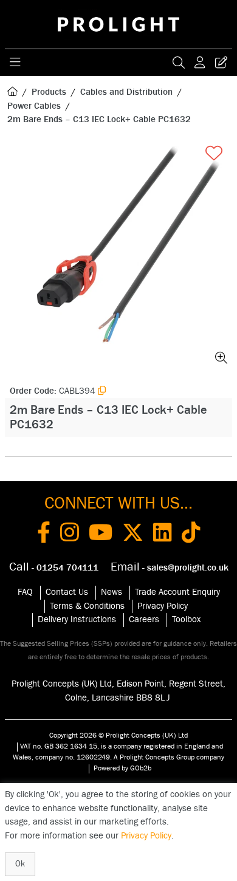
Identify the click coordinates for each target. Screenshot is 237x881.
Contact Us (67, 592)
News (111, 592)
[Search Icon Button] (179, 62)
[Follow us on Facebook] (43, 534)
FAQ (25, 592)
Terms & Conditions (87, 606)
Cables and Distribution (126, 92)
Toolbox (186, 619)
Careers (144, 619)
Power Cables (34, 106)
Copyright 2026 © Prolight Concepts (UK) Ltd (118, 735)
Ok (20, 864)
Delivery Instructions (77, 619)
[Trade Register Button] (221, 62)
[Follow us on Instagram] (69, 534)
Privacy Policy (162, 606)
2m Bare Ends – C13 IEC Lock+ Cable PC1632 (99, 119)
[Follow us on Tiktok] (191, 534)
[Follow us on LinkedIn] (162, 534)
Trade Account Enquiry (177, 592)
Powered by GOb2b (122, 768)
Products (49, 92)
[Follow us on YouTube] (100, 534)
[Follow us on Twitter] (132, 534)
